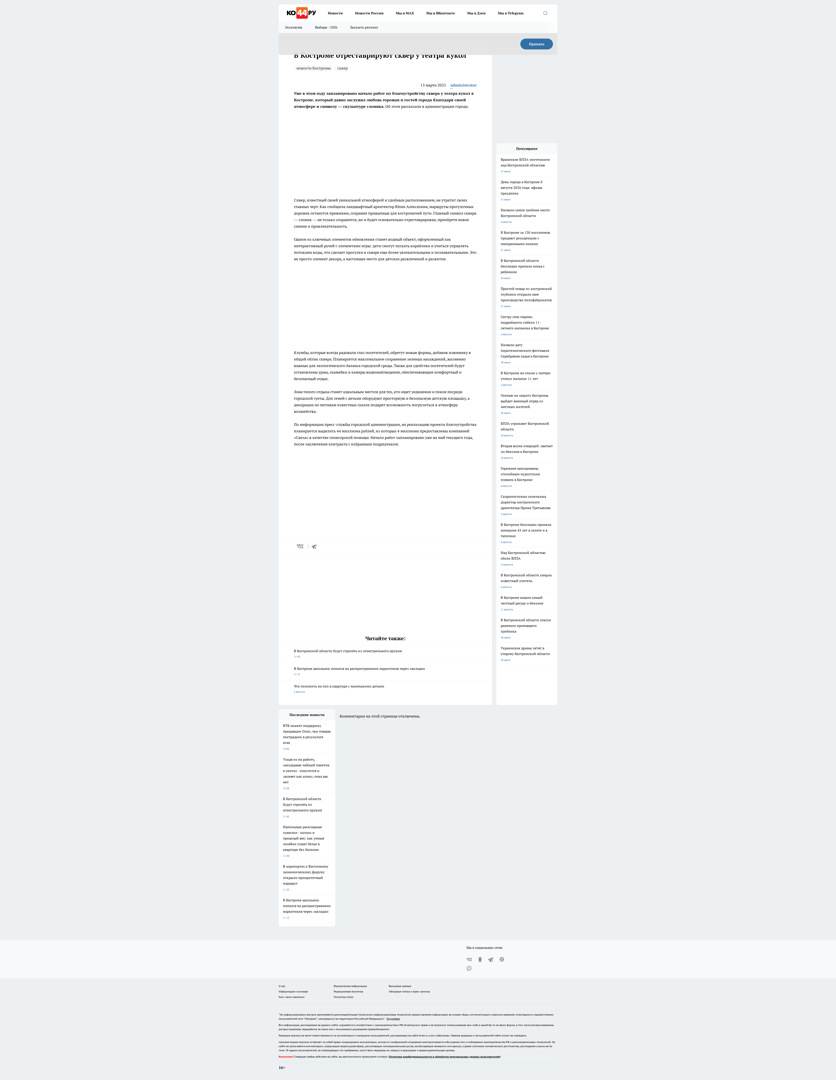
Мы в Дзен (476, 13)
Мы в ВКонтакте (440, 13)
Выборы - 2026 (326, 27)
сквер (342, 68)
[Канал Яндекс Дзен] (501, 959)
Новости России (369, 13)
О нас (282, 986)
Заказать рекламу (364, 27)
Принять (536, 44)
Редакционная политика (348, 991)
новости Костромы (314, 68)
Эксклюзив (293, 27)
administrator (463, 85)
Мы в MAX (405, 13)
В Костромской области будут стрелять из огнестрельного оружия (348, 653)
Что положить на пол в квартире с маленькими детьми (339, 688)
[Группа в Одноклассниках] (480, 959)
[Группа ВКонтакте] (469, 959)
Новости (335, 13)
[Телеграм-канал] (490, 959)
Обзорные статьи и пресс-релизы (409, 991)
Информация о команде (293, 991)
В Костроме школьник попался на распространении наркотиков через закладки (359, 671)
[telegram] (315, 546)
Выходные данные (400, 986)
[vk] (300, 546)
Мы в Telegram (511, 13)
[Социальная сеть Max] (469, 968)
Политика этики (343, 997)
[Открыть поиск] (545, 13)
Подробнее (393, 1018)
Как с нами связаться (291, 997)
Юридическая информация (350, 986)
